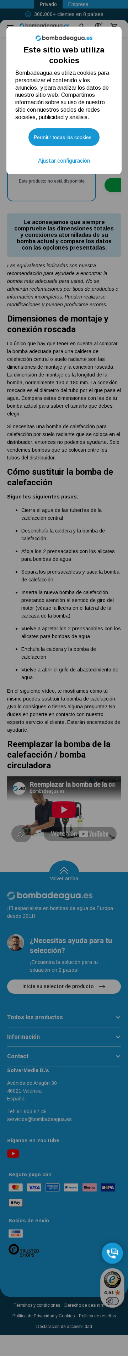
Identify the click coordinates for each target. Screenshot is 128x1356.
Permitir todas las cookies (62, 137)
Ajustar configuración (64, 161)
